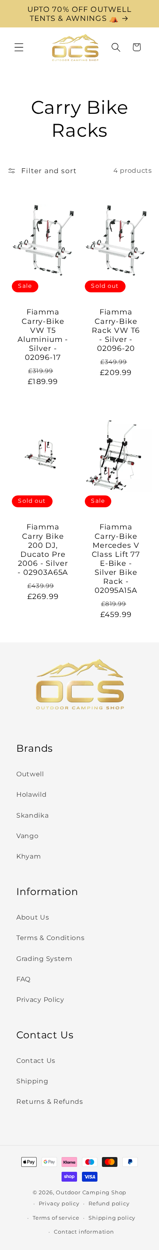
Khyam (28, 856)
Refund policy (108, 1203)
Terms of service (56, 1218)
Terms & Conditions (50, 938)
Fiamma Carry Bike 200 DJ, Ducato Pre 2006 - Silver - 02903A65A (43, 550)
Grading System (44, 958)
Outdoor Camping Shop (91, 1192)
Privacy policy (59, 1203)
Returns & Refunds (49, 1101)
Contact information (84, 1232)
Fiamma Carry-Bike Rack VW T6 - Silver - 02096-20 (116, 330)
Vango (27, 836)
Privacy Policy (40, 999)
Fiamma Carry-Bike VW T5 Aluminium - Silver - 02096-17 (43, 334)
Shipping (32, 1081)
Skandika (32, 815)
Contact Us (35, 1060)
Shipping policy (111, 1218)
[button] (19, 47)
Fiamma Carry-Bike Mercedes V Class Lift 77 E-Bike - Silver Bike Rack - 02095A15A (116, 559)
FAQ (23, 979)
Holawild (31, 794)
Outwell (30, 774)
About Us (32, 917)
